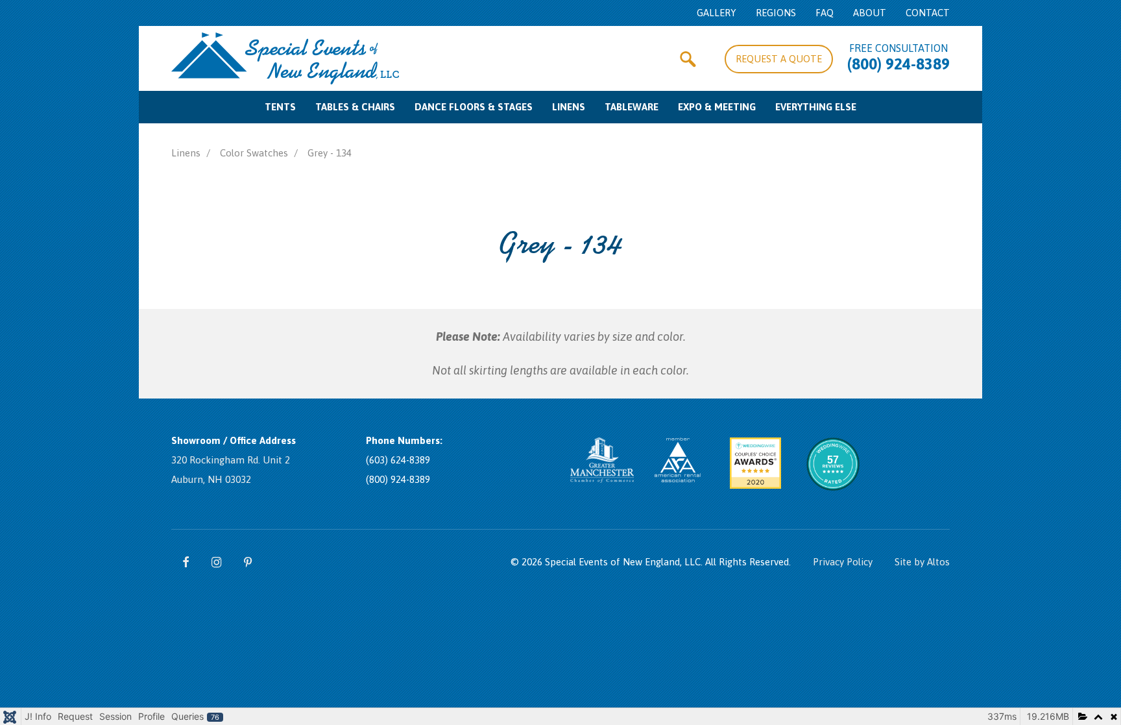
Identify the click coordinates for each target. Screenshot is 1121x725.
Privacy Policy (843, 561)
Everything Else (815, 106)
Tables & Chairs (355, 106)
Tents (280, 106)
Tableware (631, 106)
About (869, 12)
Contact (928, 12)
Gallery (716, 12)
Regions (776, 12)
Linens (568, 106)
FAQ (824, 12)
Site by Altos (922, 561)
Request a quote (779, 58)
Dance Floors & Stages (474, 106)
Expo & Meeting (717, 106)
